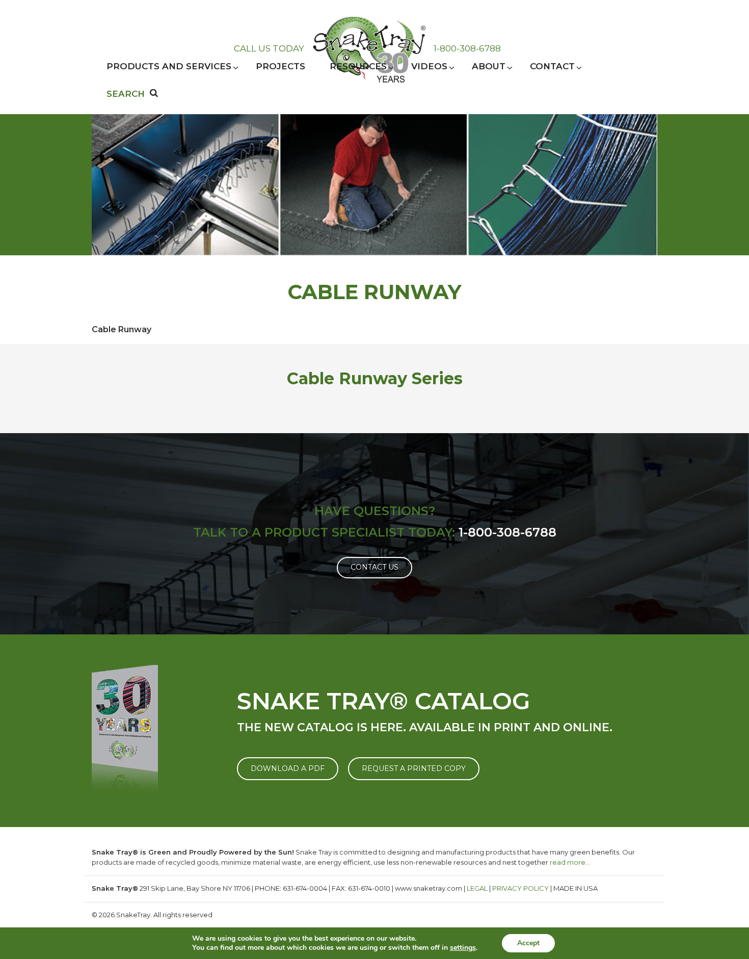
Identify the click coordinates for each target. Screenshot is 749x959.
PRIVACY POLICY (520, 888)
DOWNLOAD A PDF (288, 768)
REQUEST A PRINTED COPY (414, 768)
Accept (528, 943)
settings (463, 947)
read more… (570, 862)
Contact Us (374, 567)
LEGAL (477, 888)
